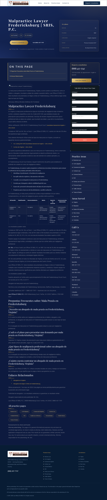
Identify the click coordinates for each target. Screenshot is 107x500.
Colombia (74, 292)
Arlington (74, 247)
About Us (46, 3)
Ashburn (74, 239)
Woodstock (75, 284)
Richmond (74, 254)
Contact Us (65, 3)
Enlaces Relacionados (17, 76)
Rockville (74, 262)
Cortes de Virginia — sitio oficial (22, 147)
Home (40, 3)
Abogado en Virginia (19, 380)
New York (74, 277)
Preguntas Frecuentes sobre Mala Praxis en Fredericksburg (27, 71)
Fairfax (74, 232)
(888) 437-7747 (78, 68)
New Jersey (75, 269)
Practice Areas (55, 3)
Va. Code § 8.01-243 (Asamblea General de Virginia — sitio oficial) (32, 144)
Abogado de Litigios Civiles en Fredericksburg (26, 384)
